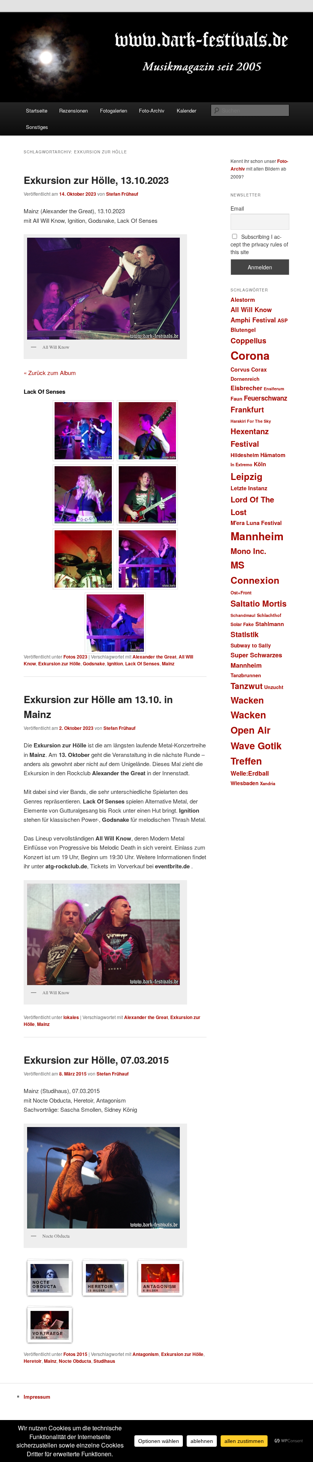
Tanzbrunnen (246, 675)
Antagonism (145, 1354)
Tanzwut (247, 686)
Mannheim (257, 536)
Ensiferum (274, 388)
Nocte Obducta (75, 1360)
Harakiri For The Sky (251, 421)
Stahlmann (269, 624)
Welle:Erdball (250, 773)
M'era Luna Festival (256, 523)
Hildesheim (245, 455)
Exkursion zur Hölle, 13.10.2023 (96, 180)
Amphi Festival (253, 319)
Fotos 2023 (75, 656)
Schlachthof (269, 615)
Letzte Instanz (249, 488)
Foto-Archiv (152, 110)
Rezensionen (73, 110)
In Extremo (241, 464)
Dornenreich (245, 378)
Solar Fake (242, 624)
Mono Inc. (248, 550)
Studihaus (104, 1360)
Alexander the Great (154, 656)
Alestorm (243, 299)
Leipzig (247, 476)
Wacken (247, 700)
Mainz (168, 663)
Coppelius (248, 340)
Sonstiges (37, 126)
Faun (236, 398)
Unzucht (273, 687)
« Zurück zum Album (50, 373)
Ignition (115, 663)
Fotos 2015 (75, 1354)
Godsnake (94, 663)
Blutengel (243, 329)
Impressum (37, 1396)
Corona (250, 355)
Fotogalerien (113, 110)
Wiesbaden (244, 783)
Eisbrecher (246, 387)
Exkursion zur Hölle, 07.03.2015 (96, 1060)
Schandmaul (243, 615)
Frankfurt (247, 409)
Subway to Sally (251, 645)
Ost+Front (241, 592)
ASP (283, 320)
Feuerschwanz (265, 398)
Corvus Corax (249, 369)
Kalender (186, 110)
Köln (260, 464)
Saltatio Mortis (259, 603)
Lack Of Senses (142, 663)
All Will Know (251, 309)
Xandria (267, 783)
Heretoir (33, 1360)
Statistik (245, 634)
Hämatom (273, 455)
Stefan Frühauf (122, 193)
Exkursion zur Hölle (59, 663)
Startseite (36, 110)
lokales (71, 1017)
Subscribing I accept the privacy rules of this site (259, 244)
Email (237, 208)
